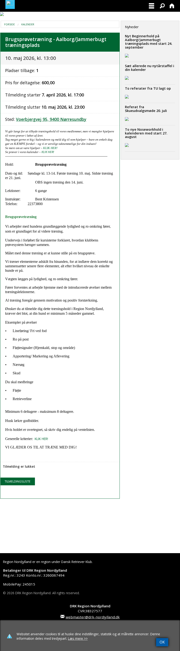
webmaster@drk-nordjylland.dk (93, 617)
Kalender (27, 24)
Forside (9, 24)
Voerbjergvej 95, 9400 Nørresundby (51, 119)
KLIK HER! (50, 148)
